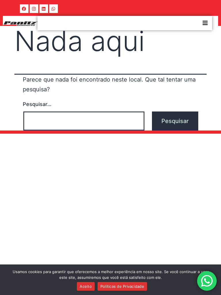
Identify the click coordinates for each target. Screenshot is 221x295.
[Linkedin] (43, 8)
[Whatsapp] (53, 8)
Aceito (86, 286)
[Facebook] (24, 8)
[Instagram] (34, 8)
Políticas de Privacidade (122, 286)
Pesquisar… (37, 104)
